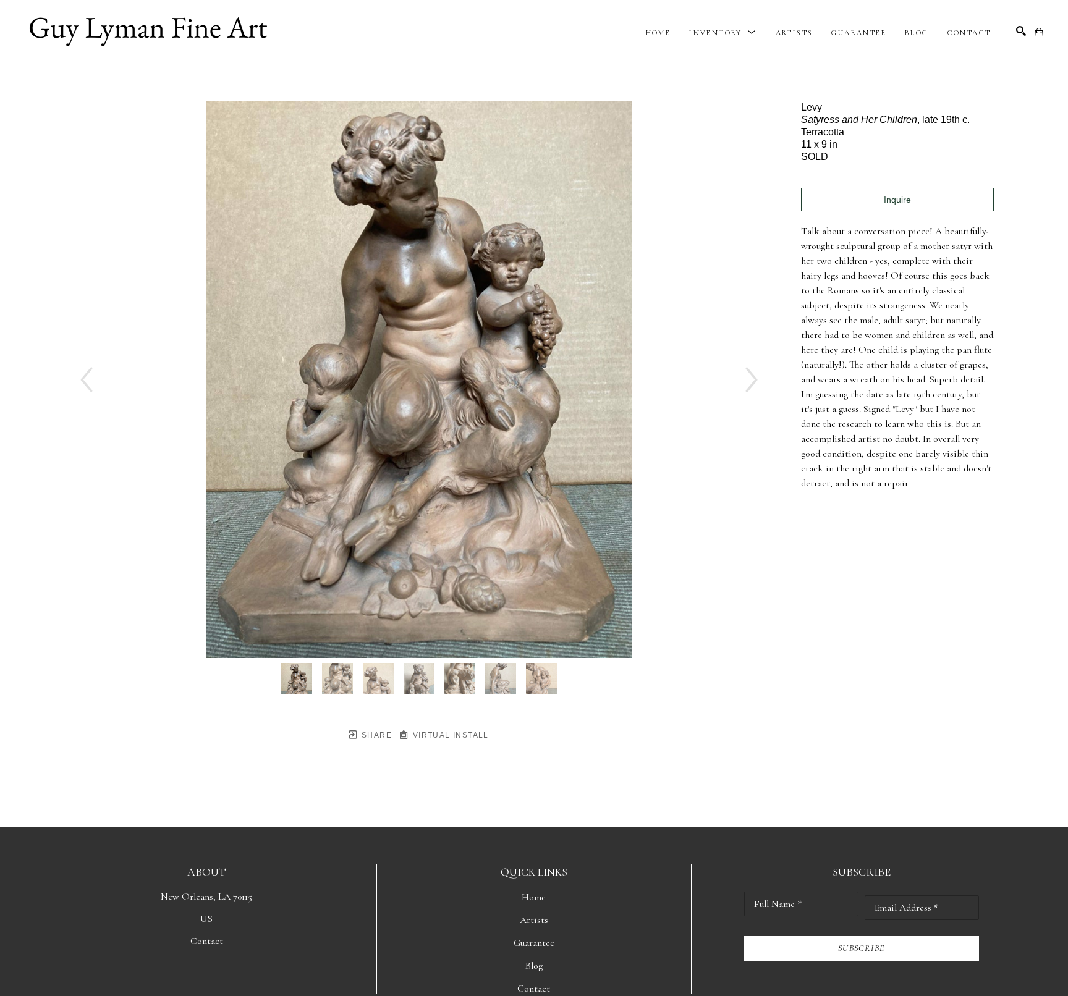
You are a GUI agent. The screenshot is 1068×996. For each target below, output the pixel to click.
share (375, 735)
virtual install (449, 735)
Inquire (897, 200)
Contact (206, 941)
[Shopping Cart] (1039, 32)
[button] (722, 32)
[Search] (1021, 31)
